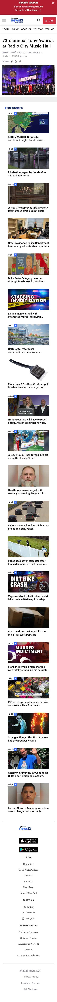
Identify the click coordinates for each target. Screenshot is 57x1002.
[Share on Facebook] (12, 61)
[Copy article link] (20, 61)
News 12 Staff (9, 52)
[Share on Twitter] (16, 61)
